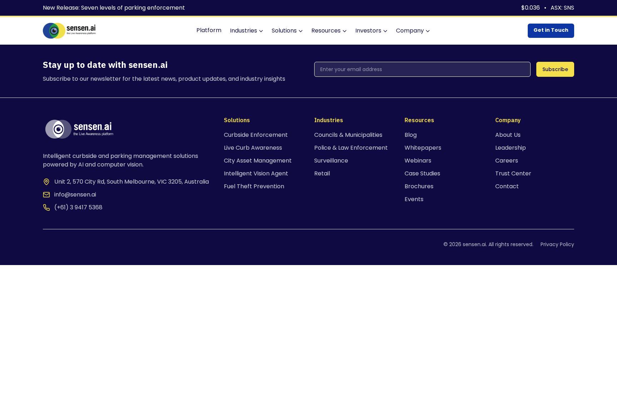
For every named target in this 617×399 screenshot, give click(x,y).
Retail (322, 173)
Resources (326, 30)
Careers (506, 160)
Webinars (418, 160)
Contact (507, 186)
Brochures (419, 186)
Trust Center (513, 173)
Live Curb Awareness (253, 148)
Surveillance (331, 160)
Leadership (510, 148)
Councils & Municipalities (348, 135)
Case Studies (422, 173)
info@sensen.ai (75, 194)
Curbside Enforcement (256, 135)
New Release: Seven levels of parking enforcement (114, 8)
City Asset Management (258, 160)
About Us (508, 135)
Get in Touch (550, 30)
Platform (208, 30)
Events (414, 199)
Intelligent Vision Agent (256, 173)
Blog (411, 135)
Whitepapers (423, 148)
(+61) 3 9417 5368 (78, 207)
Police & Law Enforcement (351, 148)
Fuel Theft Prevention (254, 186)
